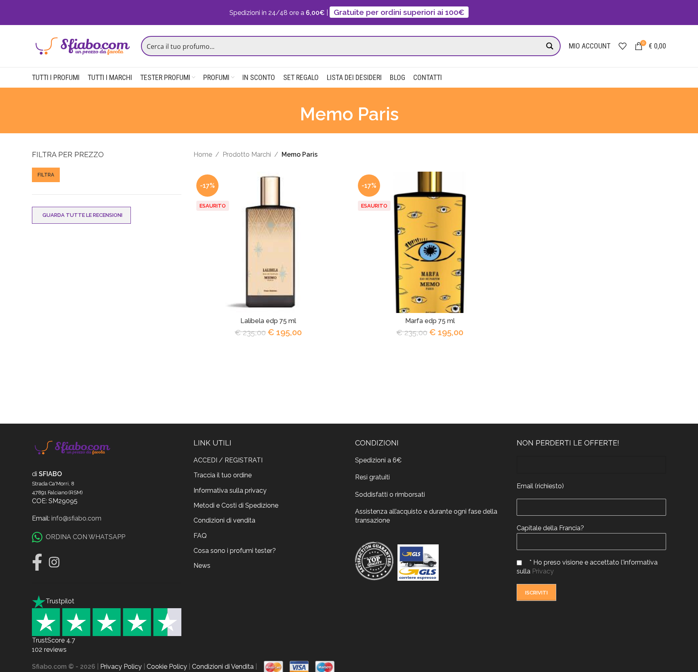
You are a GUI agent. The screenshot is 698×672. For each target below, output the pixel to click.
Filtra (46, 175)
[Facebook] (37, 562)
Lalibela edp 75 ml (268, 321)
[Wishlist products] (622, 46)
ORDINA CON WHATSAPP (85, 537)
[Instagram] (54, 562)
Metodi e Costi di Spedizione (235, 505)
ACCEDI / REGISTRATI (228, 460)
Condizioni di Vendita (223, 666)
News (201, 565)
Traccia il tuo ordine (222, 475)
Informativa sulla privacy (230, 490)
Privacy (543, 571)
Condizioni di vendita (224, 520)
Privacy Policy (121, 666)
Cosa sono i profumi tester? (234, 550)
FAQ (200, 536)
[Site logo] (82, 45)
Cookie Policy (167, 666)
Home (202, 154)
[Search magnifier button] (550, 46)
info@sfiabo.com (76, 518)
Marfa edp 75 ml (430, 321)
